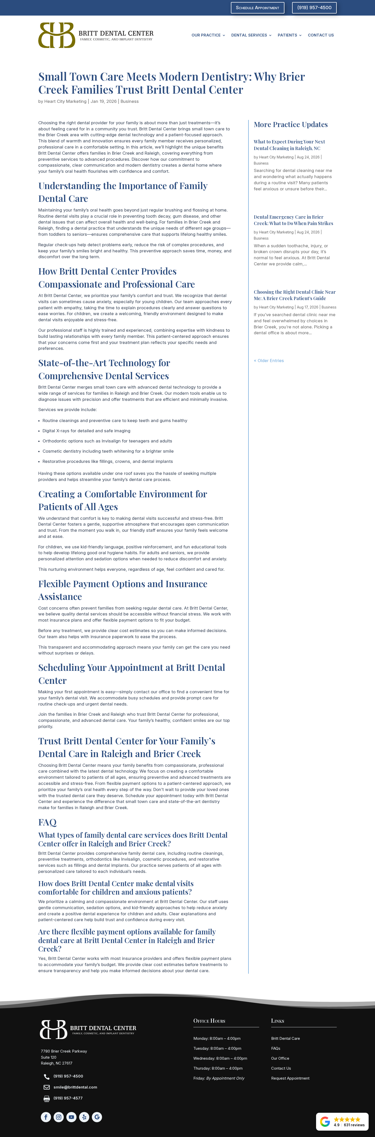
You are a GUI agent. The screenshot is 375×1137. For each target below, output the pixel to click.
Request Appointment (290, 1078)
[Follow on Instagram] (59, 1117)
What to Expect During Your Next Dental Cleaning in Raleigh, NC (289, 145)
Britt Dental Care (285, 1038)
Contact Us (281, 1068)
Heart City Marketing (65, 101)
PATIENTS (287, 35)
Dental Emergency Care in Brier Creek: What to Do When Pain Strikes (293, 220)
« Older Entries (269, 360)
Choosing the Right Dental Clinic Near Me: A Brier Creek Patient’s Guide (295, 295)
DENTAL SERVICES (249, 35)
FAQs (275, 1048)
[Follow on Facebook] (46, 1117)
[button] (342, 1122)
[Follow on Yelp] (84, 1117)
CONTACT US (321, 35)
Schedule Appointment (257, 7)
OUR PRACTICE (206, 35)
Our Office (280, 1058)
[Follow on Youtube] (71, 1117)
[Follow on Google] (97, 1117)
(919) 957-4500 (314, 7)
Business (130, 101)
